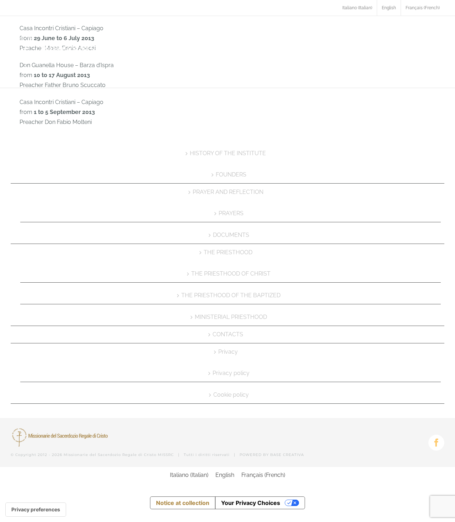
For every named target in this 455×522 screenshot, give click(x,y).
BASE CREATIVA (287, 454)
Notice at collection (182, 502)
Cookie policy (231, 394)
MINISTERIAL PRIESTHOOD (231, 317)
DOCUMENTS (231, 235)
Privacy (228, 351)
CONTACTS (228, 334)
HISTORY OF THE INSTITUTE (228, 153)
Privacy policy (231, 373)
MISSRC (166, 454)
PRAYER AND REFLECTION (228, 192)
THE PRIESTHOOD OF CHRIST (231, 273)
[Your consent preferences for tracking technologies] (36, 509)
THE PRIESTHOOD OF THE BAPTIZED (230, 295)
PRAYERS (231, 213)
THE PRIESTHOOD (228, 252)
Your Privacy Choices (250, 502)
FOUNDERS (231, 174)
